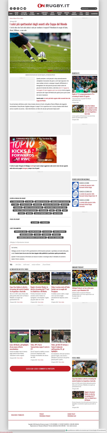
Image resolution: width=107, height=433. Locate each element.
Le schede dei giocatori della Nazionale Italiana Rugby (86, 186)
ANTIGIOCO (65, 204)
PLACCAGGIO (43, 210)
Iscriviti (32, 166)
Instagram (25, 168)
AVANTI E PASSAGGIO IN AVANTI (33, 207)
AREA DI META (57, 213)
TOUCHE (21, 213)
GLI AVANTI (35, 222)
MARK (64, 210)
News (15, 18)
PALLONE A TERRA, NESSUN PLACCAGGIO (25, 210)
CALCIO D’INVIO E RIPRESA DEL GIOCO (55, 207)
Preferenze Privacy (44, 416)
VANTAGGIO (37, 204)
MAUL (58, 210)
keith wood (26, 264)
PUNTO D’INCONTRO (59, 231)
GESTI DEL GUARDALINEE (55, 237)
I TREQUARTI (44, 222)
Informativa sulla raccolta (6, 432)
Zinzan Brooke (46, 264)
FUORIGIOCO (17, 207)
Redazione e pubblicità (17, 415)
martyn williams (36, 264)
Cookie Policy (71, 414)
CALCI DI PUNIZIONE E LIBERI (42, 213)
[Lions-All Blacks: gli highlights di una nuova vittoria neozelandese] (19, 336)
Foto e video (20, 18)
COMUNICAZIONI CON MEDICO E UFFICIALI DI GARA (31, 237)
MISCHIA (29, 213)
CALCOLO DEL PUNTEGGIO (51, 204)
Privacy (41, 414)
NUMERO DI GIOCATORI (42, 201)
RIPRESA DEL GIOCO (20, 231)
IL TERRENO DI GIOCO (17, 201)
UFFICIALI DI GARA (26, 204)
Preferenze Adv (72, 416)
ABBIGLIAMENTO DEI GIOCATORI (60, 201)
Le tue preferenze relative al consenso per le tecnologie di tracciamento (85, 430)
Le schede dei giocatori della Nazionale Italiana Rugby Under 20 (88, 195)
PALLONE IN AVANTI (35, 231)
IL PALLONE (29, 201)
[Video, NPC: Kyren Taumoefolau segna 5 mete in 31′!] (40, 336)
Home (11, 18)
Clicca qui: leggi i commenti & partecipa (40, 368)
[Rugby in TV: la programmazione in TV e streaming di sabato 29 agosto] (84, 84)
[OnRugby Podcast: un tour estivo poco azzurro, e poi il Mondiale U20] (84, 278)
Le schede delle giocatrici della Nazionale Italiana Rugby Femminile (87, 204)
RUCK (51, 210)
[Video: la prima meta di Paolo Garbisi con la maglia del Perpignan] (61, 278)
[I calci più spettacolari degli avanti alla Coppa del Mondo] (40, 53)
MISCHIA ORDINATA (26, 234)
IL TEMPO (15, 204)
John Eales (18, 264)
